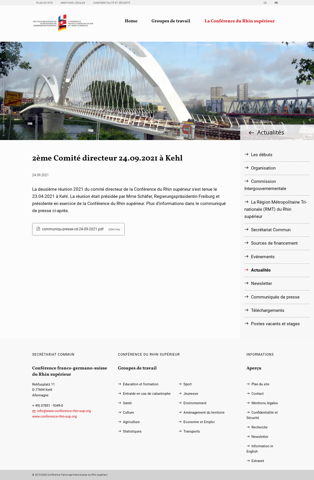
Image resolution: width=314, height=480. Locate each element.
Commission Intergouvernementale (265, 185)
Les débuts (261, 154)
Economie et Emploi (199, 422)
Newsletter (261, 283)
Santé (127, 403)
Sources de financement (274, 243)
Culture (128, 413)
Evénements (263, 256)
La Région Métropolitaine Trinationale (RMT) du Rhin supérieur (275, 209)
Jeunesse (190, 394)
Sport (187, 384)
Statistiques (132, 431)
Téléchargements (267, 310)
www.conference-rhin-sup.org (54, 417)
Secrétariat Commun (271, 229)
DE (265, 2)
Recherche (259, 427)
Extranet (257, 461)
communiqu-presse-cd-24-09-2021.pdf (81, 229)
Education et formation (140, 384)
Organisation (263, 168)
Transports (191, 431)
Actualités (270, 132)
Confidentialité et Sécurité (111, 2)
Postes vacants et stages (275, 323)
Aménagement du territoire (204, 413)
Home (131, 21)
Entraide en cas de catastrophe (147, 394)
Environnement (194, 403)
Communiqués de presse (275, 297)
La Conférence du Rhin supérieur (240, 21)
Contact (257, 394)
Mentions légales (73, 2)
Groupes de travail (170, 21)
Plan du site (44, 2)
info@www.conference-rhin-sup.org (64, 411)
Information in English (259, 449)
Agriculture (131, 422)
